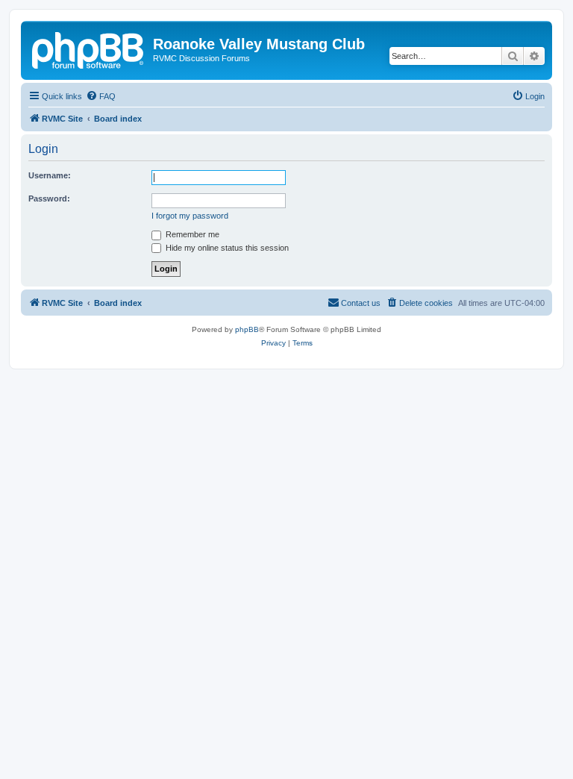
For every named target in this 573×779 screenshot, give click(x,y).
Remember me (191, 234)
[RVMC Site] (89, 48)
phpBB (247, 329)
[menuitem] (101, 96)
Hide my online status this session (226, 247)
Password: (49, 198)
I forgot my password (189, 215)
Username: (49, 175)
